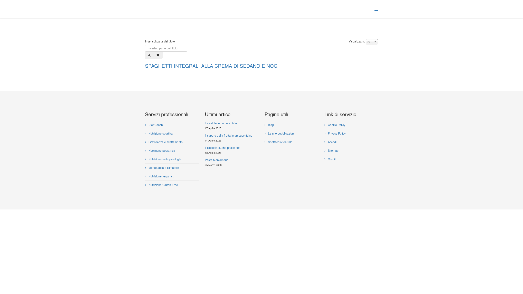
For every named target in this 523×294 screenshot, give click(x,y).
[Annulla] (158, 55)
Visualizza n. (357, 41)
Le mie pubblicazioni (280, 133)
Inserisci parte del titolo (160, 41)
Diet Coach (155, 125)
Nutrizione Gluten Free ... (164, 185)
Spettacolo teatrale (279, 142)
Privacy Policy (336, 133)
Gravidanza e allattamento (165, 142)
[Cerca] (149, 55)
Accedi (331, 142)
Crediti (331, 159)
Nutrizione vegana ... (161, 176)
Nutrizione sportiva (160, 133)
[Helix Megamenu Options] (376, 9)
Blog (270, 125)
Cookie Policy (336, 125)
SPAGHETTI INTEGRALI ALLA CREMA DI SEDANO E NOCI (212, 65)
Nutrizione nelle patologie (164, 159)
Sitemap (333, 150)
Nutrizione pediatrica (161, 150)
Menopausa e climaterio (164, 168)
